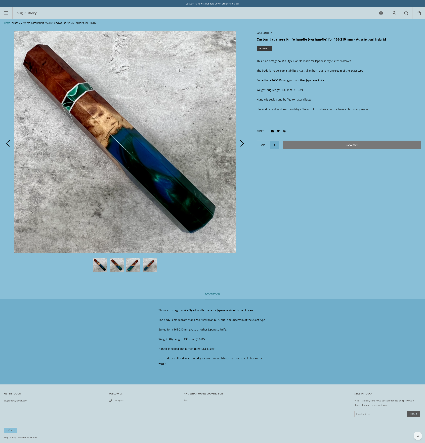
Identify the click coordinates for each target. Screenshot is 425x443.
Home (7, 23)
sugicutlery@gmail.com (15, 400)
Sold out (352, 144)
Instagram (119, 400)
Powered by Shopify (28, 437)
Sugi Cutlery (10, 437)
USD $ (9, 430)
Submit (413, 414)
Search (186, 400)
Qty (263, 144)
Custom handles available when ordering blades (213, 3)
